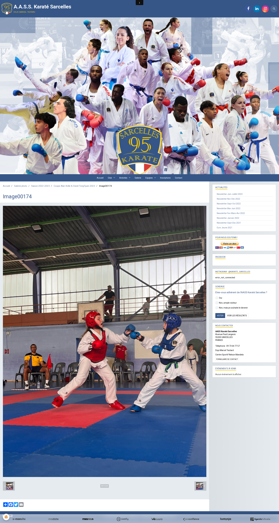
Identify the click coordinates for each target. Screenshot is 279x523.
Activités (123, 178)
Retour (104, 486)
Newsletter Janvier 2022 (228, 218)
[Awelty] (122, 519)
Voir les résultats (237, 315)
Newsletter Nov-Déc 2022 (228, 199)
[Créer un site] (19, 519)
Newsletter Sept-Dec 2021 (229, 223)
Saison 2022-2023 (40, 186)
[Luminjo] (226, 519)
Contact (178, 178)
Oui (220, 298)
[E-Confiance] (191, 519)
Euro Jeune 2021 (224, 227)
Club (110, 178)
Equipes (149, 178)
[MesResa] (88, 519)
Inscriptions (165, 178)
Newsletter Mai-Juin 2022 (228, 208)
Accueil (100, 178)
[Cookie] (6, 517)
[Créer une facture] (157, 519)
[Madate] (53, 519)
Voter (220, 315)
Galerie (138, 178)
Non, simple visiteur (228, 303)
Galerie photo (20, 186)
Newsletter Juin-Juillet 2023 (230, 194)
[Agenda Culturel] (260, 519)
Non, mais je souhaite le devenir (233, 308)
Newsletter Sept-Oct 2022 (229, 203)
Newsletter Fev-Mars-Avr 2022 (231, 213)
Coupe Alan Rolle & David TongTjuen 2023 (74, 186)
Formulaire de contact (227, 359)
